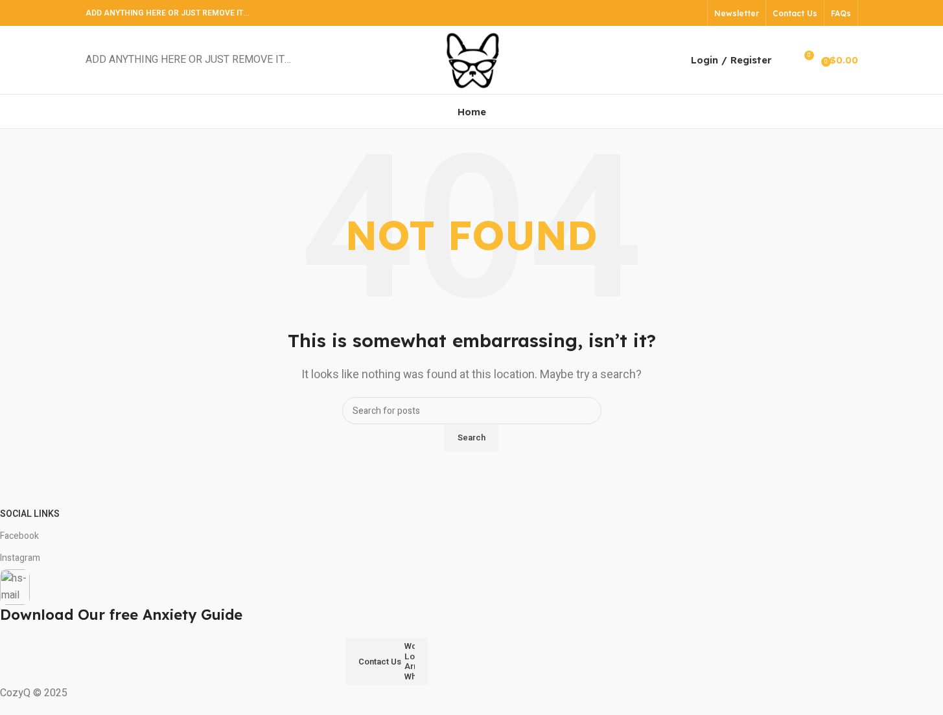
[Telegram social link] (692, 12)
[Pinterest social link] (659, 12)
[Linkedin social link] (676, 12)
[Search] (784, 60)
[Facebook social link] (626, 12)
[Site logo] (472, 59)
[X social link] (642, 12)
